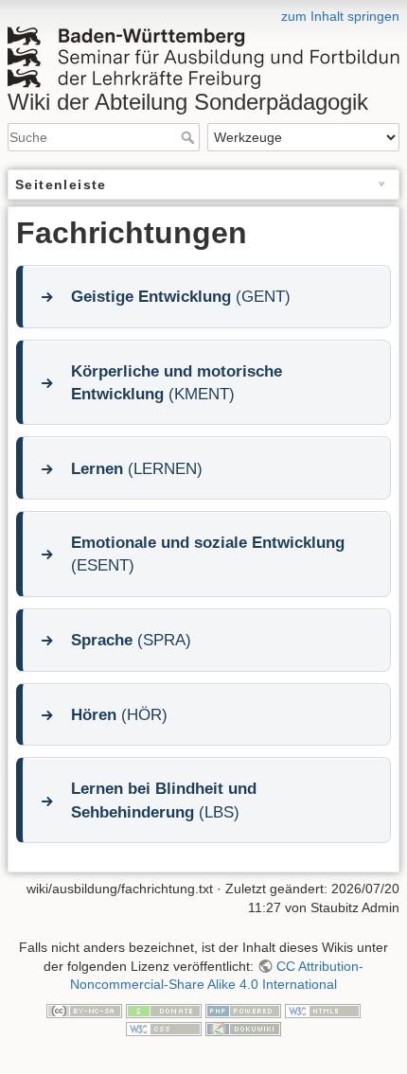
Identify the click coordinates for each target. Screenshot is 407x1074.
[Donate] (164, 1009)
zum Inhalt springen (340, 16)
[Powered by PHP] (243, 1009)
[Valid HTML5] (323, 1009)
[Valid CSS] (164, 1027)
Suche (190, 137)
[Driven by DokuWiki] (243, 1027)
